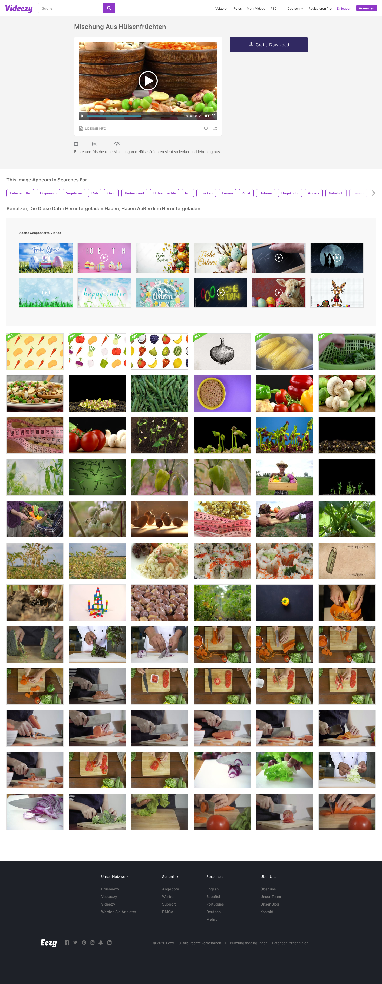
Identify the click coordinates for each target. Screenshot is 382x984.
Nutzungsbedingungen (249, 943)
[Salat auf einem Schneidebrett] (159, 812)
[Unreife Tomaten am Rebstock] (97, 519)
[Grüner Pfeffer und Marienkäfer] (159, 477)
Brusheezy (110, 889)
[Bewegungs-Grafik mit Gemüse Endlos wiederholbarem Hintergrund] (35, 351)
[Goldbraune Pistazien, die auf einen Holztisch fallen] (159, 519)
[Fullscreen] (214, 116)
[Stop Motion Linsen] (222, 393)
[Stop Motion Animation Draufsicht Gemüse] (284, 602)
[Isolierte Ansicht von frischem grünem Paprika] (222, 477)
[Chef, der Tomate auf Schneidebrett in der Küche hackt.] (284, 812)
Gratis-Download (272, 44)
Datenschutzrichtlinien (290, 943)
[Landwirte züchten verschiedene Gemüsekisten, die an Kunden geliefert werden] (284, 519)
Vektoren (221, 8)
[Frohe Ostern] (278, 259)
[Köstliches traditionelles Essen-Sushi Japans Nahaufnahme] (222, 561)
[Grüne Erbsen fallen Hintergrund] (97, 477)
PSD (273, 8)
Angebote (170, 889)
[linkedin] (109, 942)
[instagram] (92, 942)
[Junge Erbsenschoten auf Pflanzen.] (35, 477)
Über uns (268, 889)
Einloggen (344, 8)
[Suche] (109, 8)
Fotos (238, 8)
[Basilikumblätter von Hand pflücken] (347, 351)
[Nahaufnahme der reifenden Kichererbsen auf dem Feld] (35, 561)
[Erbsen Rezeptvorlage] (347, 561)
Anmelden (366, 8)
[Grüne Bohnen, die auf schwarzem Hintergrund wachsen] (159, 435)
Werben (168, 896)
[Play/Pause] (83, 116)
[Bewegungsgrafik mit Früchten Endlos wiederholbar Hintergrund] (159, 351)
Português (215, 904)
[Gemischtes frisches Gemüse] (284, 393)
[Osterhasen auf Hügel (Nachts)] (337, 259)
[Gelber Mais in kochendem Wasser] (284, 351)
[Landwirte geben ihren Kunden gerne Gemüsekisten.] (35, 519)
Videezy (108, 904)
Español (213, 896)
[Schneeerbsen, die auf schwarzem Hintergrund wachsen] (347, 477)
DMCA (167, 911)
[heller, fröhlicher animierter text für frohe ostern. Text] (104, 294)
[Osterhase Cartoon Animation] (337, 294)
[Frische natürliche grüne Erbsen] (159, 393)
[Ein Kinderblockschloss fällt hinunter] (97, 602)
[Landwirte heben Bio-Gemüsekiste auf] (284, 477)
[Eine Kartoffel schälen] (347, 602)
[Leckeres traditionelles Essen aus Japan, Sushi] (284, 561)
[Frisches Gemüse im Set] (97, 435)
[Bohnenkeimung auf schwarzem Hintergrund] (222, 435)
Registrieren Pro (320, 8)
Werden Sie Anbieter (118, 911)
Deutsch (213, 911)
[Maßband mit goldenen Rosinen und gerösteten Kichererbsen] (222, 519)
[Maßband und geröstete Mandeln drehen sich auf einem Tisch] (35, 435)
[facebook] (67, 942)
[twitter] (75, 942)
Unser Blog (269, 904)
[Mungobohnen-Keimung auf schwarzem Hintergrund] (97, 393)
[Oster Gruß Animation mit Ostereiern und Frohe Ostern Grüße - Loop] (46, 259)
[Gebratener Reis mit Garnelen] (159, 561)
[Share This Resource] (216, 128)
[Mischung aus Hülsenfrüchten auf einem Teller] (35, 393)
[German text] (220, 294)
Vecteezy (109, 896)
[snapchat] (100, 942)
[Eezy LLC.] (49, 942)
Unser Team (270, 896)
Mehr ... (212, 919)
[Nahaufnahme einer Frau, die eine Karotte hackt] (222, 812)
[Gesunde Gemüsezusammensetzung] (347, 393)
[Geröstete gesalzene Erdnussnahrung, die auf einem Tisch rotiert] (159, 602)
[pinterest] (84, 942)
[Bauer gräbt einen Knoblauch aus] (35, 602)
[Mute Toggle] (207, 116)
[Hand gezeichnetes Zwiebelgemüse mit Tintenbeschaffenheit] (222, 351)
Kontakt (266, 911)
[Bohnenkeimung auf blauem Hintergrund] (284, 435)
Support (169, 904)
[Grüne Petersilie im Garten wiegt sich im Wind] (222, 602)
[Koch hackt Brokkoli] (97, 812)
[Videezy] (19, 9)
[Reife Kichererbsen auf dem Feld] (97, 561)
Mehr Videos (256, 8)
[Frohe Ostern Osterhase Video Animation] (46, 294)
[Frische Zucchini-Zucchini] (347, 519)
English (212, 889)
